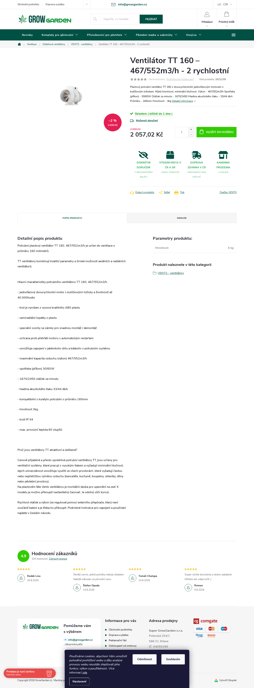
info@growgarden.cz (80, 640)
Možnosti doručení (147, 120)
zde (84, 673)
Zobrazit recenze (58, 559)
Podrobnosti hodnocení (180, 79)
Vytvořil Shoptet (228, 680)
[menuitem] (27, 35)
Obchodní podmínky (28, 4)
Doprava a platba (55, 4)
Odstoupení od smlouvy (122, 646)
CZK (225, 4)
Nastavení (79, 681)
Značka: (228, 192)
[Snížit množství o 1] (191, 134)
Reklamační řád (117, 640)
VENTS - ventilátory (171, 273)
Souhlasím (173, 659)
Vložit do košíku (220, 132)
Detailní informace (182, 101)
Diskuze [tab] (182, 218)
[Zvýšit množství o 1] (191, 129)
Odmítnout (144, 659)
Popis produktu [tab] (72, 218)
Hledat (151, 19)
